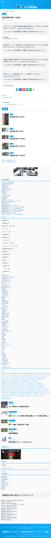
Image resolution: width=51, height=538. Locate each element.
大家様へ (3, 318)
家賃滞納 (4, 198)
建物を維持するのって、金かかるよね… (20, 442)
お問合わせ (3, 354)
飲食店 (3, 347)
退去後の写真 (21, 395)
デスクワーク (37, 375)
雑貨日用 (4, 342)
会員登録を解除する (6, 331)
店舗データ (13, 527)
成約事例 (14, 389)
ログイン (15, 104)
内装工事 (17, 383)
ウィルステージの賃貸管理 (7, 182)
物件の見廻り (13, 392)
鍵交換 (29, 395)
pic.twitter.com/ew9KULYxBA (25, 47)
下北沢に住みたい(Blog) (7, 277)
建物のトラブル (6, 389)
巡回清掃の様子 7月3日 (11, 160)
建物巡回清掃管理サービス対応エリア (11, 205)
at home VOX (4, 483)
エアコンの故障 (11, 375)
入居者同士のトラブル (7, 199)
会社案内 (26, 528)
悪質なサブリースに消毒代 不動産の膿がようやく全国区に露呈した (29, 416)
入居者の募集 (5, 186)
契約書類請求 (5, 360)
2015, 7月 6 (41, 31)
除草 (35, 395)
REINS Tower (4, 485)
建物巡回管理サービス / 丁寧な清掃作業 (11, 208)
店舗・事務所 (5, 303)
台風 (10, 386)
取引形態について (6, 290)
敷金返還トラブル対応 (6, 512)
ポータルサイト (14, 378)
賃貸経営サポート (6, 188)
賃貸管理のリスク (5, 191)
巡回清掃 (5, 95)
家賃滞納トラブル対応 (6, 510)
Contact (31, 528)
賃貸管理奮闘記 (13, 433)
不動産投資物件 (26, 381)
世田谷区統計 (4, 478)
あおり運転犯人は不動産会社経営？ (19, 406)
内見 (24, 383)
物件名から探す (5, 315)
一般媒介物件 (5, 293)
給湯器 (37, 392)
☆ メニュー (4, 274)
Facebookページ (6, 326)
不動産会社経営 (41, 378)
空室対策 (4, 192)
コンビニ (4, 348)
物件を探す (3, 307)
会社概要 (4, 357)
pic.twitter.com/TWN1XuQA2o (27, 61)
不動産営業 (5, 381)
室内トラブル (24, 386)
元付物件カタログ (6, 275)
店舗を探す (4, 310)
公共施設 (4, 335)
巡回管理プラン (5, 204)
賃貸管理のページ (6, 278)
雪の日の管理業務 (6, 398)
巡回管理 (40, 386)
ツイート (3, 369)
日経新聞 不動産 (5, 479)
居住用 (3, 299)
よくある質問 (5, 361)
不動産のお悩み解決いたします (8, 212)
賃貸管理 (13, 395)
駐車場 (3, 304)
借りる (8, 527)
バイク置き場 (5, 306)
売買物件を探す (5, 316)
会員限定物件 (5, 322)
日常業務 (22, 389)
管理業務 (29, 392)
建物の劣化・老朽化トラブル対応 (9, 518)
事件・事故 (35, 381)
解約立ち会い (5, 395)
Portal (4, 527)
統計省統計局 (4, 476)
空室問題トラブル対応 (6, 501)
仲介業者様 (4, 364)
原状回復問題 (5, 196)
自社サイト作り (45, 392)
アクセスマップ (5, 358)
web (4, 375)
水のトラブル (38, 389)
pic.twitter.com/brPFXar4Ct (11, 76)
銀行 (3, 336)
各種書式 (4, 288)
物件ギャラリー (5, 296)
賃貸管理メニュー (6, 185)
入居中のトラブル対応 (6, 515)
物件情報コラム (5, 300)
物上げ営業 (5, 392)
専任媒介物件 (5, 291)
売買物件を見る (5, 302)
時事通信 (3, 489)
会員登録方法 (5, 329)
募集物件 (3, 297)
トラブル (46, 375)
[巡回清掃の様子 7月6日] (27, 89)
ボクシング (5, 378)
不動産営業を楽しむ (15, 381)
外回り (16, 386)
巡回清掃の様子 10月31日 (17, 146)
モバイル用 (4, 328)
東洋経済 (3, 487)
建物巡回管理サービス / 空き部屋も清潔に (12, 211)
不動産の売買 (23, 378)
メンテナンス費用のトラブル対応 (9, 507)
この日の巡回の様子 (8, 85)
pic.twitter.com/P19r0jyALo (25, 28)
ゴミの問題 (5, 97)
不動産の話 (32, 378)
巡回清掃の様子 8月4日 (17, 131)
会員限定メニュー (6, 323)
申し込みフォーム (6, 363)
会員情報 (4, 325)
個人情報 (4, 355)
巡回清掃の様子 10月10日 (17, 155)
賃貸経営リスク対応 (6, 189)
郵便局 (3, 338)
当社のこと (3, 283)
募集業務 (39, 383)
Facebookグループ (6, 281)
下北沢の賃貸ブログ (24, 527)
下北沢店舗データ (6, 280)
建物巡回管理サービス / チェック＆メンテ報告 (13, 207)
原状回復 (4, 386)
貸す (18, 527)
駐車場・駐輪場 (5, 313)
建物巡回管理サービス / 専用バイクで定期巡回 (13, 209)
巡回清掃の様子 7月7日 (11, 162)
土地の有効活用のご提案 (7, 183)
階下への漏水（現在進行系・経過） (19, 424)
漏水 (45, 389)
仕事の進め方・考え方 (7, 383)
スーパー (4, 341)
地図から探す (5, 309)
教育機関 (4, 339)
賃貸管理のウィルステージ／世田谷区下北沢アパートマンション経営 (25, 532)
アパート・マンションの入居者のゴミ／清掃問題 (12, 504)
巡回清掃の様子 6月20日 (17, 117)
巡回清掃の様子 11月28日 (17, 139)
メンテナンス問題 (6, 195)
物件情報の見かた (6, 286)
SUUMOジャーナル (5, 482)
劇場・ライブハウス (6, 344)
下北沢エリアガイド (32, 527)
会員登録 (3, 319)
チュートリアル (5, 284)
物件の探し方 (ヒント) (7, 287)
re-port (3, 486)
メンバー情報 (5, 320)
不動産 (3, 352)
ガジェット (20, 375)
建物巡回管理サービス (6, 202)
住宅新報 (3, 481)
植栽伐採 (30, 389)
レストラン (4, 345)
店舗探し (4, 312)
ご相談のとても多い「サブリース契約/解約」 (12, 214)
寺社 (3, 351)
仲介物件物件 (5, 294)
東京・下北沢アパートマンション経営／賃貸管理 (25, 534)
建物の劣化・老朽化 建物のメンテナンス (11, 201)
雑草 (41, 395)
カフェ (3, 349)
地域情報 (3, 334)
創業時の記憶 (31, 383)
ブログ (2, 332)
